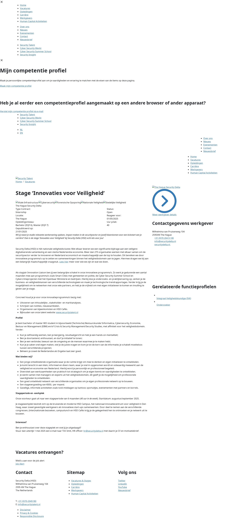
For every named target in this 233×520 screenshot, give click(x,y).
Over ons (24, 26)
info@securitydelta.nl (165, 241)
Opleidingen (26, 11)
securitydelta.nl (162, 244)
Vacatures (25, 8)
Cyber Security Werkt (30, 48)
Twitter (121, 480)
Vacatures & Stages (81, 480)
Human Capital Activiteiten (33, 21)
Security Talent (27, 44)
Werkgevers (26, 18)
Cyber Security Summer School (35, 51)
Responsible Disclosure (32, 516)
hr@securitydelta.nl (93, 430)
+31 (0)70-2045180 (27, 501)
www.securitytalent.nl (67, 312)
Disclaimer (25, 509)
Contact (24, 36)
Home (23, 5)
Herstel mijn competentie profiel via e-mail (21, 111)
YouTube (122, 487)
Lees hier (63, 261)
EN (21, 132)
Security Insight (28, 54)
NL (21, 129)
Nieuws (24, 29)
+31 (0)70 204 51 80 (164, 238)
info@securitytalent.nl (29, 504)
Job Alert (20, 463)
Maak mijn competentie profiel (15, 85)
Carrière (24, 14)
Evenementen (27, 33)
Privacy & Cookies (29, 513)
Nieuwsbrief (26, 39)
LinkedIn (122, 483)
